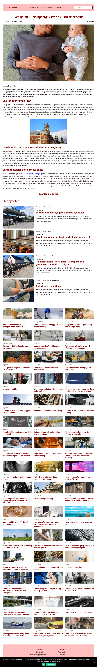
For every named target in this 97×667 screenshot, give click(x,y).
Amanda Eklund (17, 21)
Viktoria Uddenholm (53, 280)
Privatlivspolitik (51, 664)
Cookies (50, 7)
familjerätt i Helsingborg (34, 174)
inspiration (90, 21)
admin (49, 207)
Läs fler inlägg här (48, 194)
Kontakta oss (59, 7)
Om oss (43, 7)
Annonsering (34, 7)
